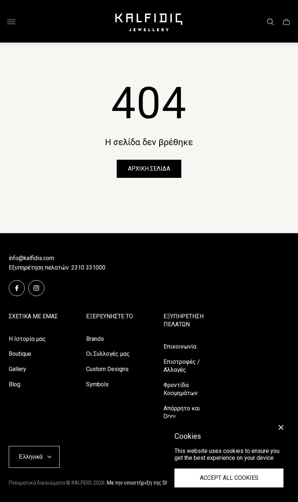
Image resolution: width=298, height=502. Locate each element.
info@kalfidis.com (31, 258)
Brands (95, 338)
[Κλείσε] (281, 427)
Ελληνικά (31, 457)
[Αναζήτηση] (270, 22)
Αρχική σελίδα (149, 168)
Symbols (97, 384)
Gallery (17, 369)
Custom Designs (107, 369)
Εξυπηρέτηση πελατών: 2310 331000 (57, 267)
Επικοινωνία (180, 346)
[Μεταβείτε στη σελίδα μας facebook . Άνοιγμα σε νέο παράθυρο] (17, 288)
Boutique (20, 353)
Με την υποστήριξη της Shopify (143, 483)
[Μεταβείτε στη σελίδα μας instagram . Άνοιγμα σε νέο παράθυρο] (36, 288)
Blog (14, 384)
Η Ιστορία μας (27, 338)
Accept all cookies (229, 477)
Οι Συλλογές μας (108, 353)
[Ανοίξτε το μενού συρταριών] (11, 22)
